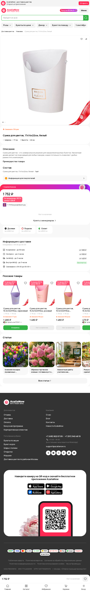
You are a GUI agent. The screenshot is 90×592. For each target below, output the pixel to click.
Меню (84, 10)
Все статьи (43, 380)
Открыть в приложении (16, 4)
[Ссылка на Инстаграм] (53, 453)
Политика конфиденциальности (22, 564)
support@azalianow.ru (56, 446)
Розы (5, 25)
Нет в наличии (73, 578)
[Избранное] (81, 39)
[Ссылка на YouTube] (74, 453)
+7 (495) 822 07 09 (54, 436)
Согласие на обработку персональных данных (63, 560)
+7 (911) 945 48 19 (73, 436)
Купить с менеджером (43, 220)
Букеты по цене (23, 25)
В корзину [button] (15, 327)
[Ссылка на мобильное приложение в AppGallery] (53, 492)
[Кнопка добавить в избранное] (25, 283)
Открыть (84, 3)
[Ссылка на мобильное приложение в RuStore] (36, 492)
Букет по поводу (60, 25)
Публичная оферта (16, 560)
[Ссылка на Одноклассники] (63, 453)
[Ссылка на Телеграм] (48, 453)
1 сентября (81, 25)
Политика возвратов (34, 560)
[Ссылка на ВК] (58, 453)
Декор (41, 25)
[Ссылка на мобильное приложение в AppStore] (36, 486)
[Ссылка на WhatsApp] (69, 453)
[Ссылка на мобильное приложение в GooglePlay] (53, 486)
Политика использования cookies (50, 564)
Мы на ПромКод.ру (73, 564)
